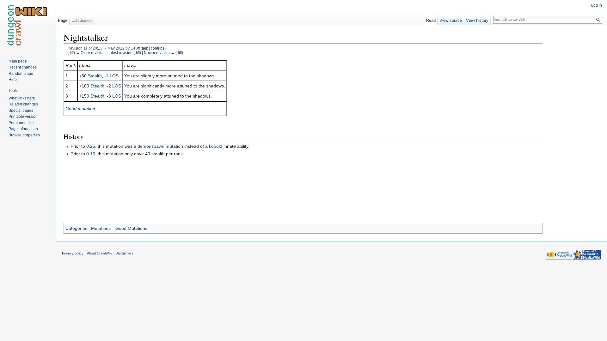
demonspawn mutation (160, 146)
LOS (114, 75)
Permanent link (21, 123)
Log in (596, 5)
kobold (215, 146)
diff (71, 53)
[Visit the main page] (28, 25)
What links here (22, 98)
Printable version (23, 116)
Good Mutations (131, 228)
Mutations (101, 228)
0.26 (90, 146)
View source (450, 20)
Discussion (81, 20)
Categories (76, 228)
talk (145, 48)
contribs (157, 48)
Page (62, 20)
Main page (18, 61)
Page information (23, 129)
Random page (21, 73)
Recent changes (23, 67)
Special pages (21, 110)
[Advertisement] (574, 126)
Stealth (95, 75)
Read (431, 20)
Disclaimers (124, 253)
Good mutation (80, 108)
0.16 (90, 153)
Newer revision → (159, 53)
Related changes (23, 104)
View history (477, 20)
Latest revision (119, 53)
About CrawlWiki (99, 253)
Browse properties (24, 135)
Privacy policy (72, 253)
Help (13, 79)
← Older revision (90, 53)
